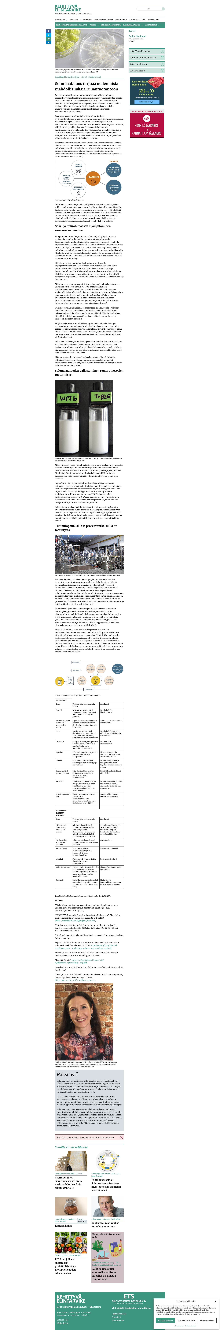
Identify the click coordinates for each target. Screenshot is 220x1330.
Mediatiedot (153, 20)
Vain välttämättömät (186, 1321)
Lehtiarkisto (85, 20)
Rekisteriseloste (190, 1326)
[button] (215, 1301)
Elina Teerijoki (96, 1176)
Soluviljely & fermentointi (64, 1174)
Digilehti (73, 20)
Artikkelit (60, 20)
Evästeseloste (179, 1326)
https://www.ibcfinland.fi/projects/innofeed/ (75, 920)
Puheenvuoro (96, 1219)
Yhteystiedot (151, 25)
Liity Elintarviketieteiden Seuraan (71, 25)
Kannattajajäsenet (131, 25)
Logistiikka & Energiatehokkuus (67, 77)
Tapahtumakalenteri (103, 20)
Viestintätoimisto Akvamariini (109, 1265)
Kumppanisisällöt (137, 20)
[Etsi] (163, 8)
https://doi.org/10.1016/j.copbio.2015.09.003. (75, 980)
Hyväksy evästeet (165, 1321)
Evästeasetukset (207, 1321)
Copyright (116, 1317)
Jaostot (92, 25)
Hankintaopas (121, 20)
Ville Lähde (116, 1219)
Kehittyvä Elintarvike (111, 25)
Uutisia (57, 1255)
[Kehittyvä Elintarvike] (68, 11)
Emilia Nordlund (95, 77)
